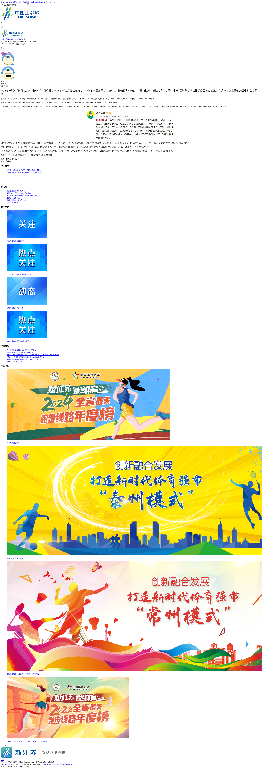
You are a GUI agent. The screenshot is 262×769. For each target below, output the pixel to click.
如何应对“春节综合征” (15, 362)
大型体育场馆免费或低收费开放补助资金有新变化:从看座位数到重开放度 (33, 355)
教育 (42, 2)
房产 (48, 2)
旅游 (22, 2)
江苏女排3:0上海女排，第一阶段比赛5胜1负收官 (24, 170)
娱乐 (32, 2)
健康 (38, 2)
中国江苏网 (5, 39)
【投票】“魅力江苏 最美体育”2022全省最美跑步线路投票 (27, 741)
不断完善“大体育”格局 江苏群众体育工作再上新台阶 (25, 357)
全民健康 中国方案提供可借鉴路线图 (20, 352)
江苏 (9, 2)
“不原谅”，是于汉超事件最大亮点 (19, 193)
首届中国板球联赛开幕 (15, 308)
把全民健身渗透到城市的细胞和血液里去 (21, 350)
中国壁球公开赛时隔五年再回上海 (19, 274)
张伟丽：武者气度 (13, 198)
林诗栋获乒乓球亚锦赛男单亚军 (18, 341)
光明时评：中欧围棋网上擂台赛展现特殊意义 (23, 196)
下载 (2, 760)
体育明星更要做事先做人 (16, 191)
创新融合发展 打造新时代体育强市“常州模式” (23, 674)
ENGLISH (53, 2)
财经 (45, 2)
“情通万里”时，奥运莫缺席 (16, 200)
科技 (29, 2)
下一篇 (3, 745)
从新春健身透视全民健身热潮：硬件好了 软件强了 (25, 359)
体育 (25, 2)
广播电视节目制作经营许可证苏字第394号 (57, 764)
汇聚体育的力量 (12, 203)
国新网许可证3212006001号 (11, 764)
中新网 (23, 44)
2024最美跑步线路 (13, 443)
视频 (15, 2)
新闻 (6, 2)
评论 (12, 2)
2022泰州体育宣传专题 (15, 558)
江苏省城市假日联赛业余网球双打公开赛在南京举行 (25, 172)
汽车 (35, 2)
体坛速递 (18, 39)
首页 (2, 2)
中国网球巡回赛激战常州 (16, 241)
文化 (19, 2)
